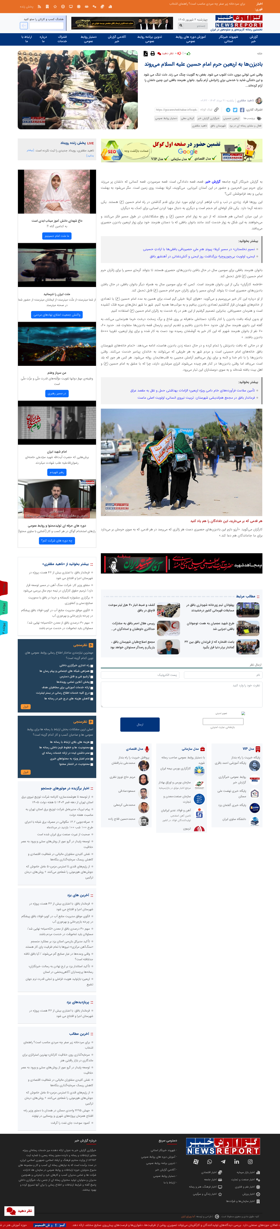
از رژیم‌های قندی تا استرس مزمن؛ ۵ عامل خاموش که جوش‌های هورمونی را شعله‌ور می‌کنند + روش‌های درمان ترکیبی (58, 872)
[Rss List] (39, 6)
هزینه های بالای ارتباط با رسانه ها (70, 742)
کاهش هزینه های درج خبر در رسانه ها (67, 699)
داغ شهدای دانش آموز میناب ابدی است (57, 220)
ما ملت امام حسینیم (57, 235)
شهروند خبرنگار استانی (228, 39)
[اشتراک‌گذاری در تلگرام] (227, 110)
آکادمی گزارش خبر (117, 39)
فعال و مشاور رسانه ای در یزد (245, 126)
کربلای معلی (187, 118)
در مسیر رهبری (57, 393)
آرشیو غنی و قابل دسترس (75, 676)
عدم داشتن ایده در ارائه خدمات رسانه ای (66, 753)
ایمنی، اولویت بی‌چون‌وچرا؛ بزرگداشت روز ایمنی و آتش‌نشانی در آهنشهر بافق (202, 256)
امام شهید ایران (57, 451)
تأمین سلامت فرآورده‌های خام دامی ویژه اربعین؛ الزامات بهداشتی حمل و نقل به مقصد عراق (192, 390)
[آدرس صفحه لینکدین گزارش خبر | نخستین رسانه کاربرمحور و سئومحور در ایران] (236, 1161)
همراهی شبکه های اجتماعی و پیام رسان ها (65, 671)
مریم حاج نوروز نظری (122, 776)
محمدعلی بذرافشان (123, 763)
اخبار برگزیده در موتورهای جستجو (65, 788)
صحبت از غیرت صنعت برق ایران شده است (63, 834)
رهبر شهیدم (57, 472)
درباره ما (43, 39)
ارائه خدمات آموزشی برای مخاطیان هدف (66, 687)
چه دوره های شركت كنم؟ (56, 540)
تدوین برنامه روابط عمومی (149, 39)
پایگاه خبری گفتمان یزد (232, 805)
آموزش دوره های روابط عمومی (191, 39)
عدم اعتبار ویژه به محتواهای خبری (70, 759)
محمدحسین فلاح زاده (121, 818)
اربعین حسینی (231, 118)
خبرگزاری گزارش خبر (208, 118)
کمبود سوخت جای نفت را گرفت (70, 1122)
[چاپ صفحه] (152, 53)
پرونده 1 (3, 588)
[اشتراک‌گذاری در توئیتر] (234, 110)
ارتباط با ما (26, 39)
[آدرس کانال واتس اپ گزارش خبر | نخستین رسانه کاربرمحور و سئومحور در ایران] (209, 1161)
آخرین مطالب (79, 1034)
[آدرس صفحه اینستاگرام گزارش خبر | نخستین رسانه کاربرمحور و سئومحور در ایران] (250, 1161)
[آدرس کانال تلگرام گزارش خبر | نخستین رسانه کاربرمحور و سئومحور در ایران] (223, 1161)
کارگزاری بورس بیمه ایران (175, 768)
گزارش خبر (254, 39)
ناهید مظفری (245, 100)
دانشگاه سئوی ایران (234, 819)
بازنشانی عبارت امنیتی (222, 727)
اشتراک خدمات (62, 39)
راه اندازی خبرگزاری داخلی (75, 665)
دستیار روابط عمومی (88, 39)
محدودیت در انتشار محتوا (74, 764)
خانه (259, 53)
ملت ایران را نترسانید (57, 294)
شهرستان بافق (218, 126)
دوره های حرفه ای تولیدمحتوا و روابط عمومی (57, 525)
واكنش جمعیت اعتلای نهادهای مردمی (57, 314)
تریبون (187, 828)
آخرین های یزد (78, 895)
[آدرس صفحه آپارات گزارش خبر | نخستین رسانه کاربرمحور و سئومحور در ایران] (196, 1161)
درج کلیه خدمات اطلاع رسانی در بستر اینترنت (63, 693)
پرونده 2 (3, 608)
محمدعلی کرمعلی (124, 804)
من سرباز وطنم (56, 372)
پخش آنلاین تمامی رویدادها (73, 682)
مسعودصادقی (126, 790)
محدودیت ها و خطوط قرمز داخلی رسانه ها (64, 747)
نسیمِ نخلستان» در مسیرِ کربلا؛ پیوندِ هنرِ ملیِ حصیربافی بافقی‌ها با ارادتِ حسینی (199, 249)
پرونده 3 (3, 628)
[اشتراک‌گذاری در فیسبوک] (241, 110)
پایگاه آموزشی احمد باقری (230, 763)
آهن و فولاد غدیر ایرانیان (176, 810)
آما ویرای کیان (188, 1217)
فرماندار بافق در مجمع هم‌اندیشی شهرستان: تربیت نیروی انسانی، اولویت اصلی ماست (196, 397)
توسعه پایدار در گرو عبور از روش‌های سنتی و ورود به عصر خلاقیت (205, 3)
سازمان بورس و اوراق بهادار (175, 782)
